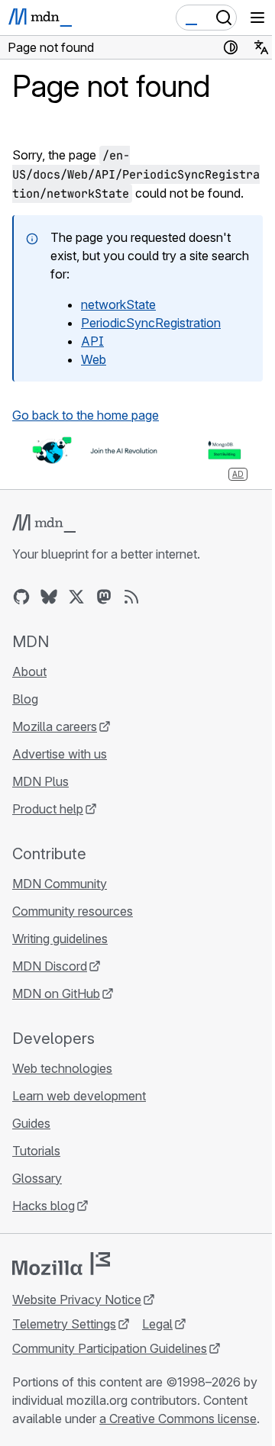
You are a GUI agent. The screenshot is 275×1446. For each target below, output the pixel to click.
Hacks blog (43, 1205)
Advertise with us (59, 754)
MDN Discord (49, 966)
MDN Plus (40, 781)
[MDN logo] (44, 523)
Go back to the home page (85, 415)
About (29, 671)
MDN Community (59, 883)
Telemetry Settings (64, 1324)
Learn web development (79, 1095)
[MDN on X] (76, 597)
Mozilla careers (54, 726)
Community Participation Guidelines (109, 1348)
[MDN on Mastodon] (104, 597)
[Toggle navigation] (257, 17)
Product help (47, 808)
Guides (31, 1123)
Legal (157, 1324)
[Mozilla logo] (61, 1263)
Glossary (37, 1178)
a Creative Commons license (178, 1418)
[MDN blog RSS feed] (131, 597)
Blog (25, 699)
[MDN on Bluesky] (49, 597)
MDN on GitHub (56, 993)
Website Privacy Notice (76, 1299)
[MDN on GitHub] (21, 597)
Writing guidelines (60, 938)
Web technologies (62, 1068)
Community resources (72, 911)
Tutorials (36, 1150)
